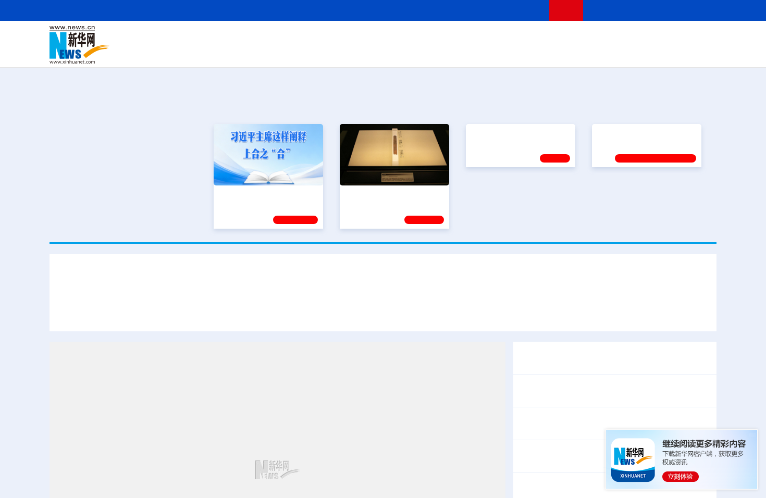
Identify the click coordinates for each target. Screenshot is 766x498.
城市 (447, 52)
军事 (582, 37)
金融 (197, 52)
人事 (270, 37)
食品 (231, 52)
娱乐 (532, 52)
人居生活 (255, 52)
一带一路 (607, 52)
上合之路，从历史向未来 (385, 192)
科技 (458, 37)
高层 (235, 37)
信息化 (283, 52)
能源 (481, 52)
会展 (498, 52)
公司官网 (129, 44)
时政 (252, 37)
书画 (546, 37)
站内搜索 (655, 10)
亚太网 (635, 52)
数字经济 (311, 52)
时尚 (549, 52)
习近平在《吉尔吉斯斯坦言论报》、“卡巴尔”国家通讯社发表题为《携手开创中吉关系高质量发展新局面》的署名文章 (286, 311)
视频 (617, 37)
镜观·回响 (424, 218)
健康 (564, 37)
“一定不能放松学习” (629, 192)
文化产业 (694, 52)
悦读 (566, 52)
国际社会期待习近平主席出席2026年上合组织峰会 (602, 311)
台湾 (358, 37)
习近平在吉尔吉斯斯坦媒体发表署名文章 (383, 280)
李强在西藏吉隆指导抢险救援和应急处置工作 (601, 456)
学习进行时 (206, 37)
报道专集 (678, 103)
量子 (493, 37)
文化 (529, 37)
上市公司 (662, 52)
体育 (511, 37)
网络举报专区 (697, 10)
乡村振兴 (374, 52)
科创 (475, 37)
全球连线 (415, 37)
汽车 (214, 52)
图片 (634, 37)
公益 (583, 52)
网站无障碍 (522, 10)
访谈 (599, 37)
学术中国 (342, 52)
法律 (670, 37)
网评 (323, 37)
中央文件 (695, 37)
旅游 (464, 52)
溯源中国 (422, 52)
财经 (305, 37)
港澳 (340, 37)
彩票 (515, 52)
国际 (287, 37)
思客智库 (383, 37)
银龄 (398, 52)
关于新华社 (288, 10)
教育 (441, 37)
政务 (652, 37)
